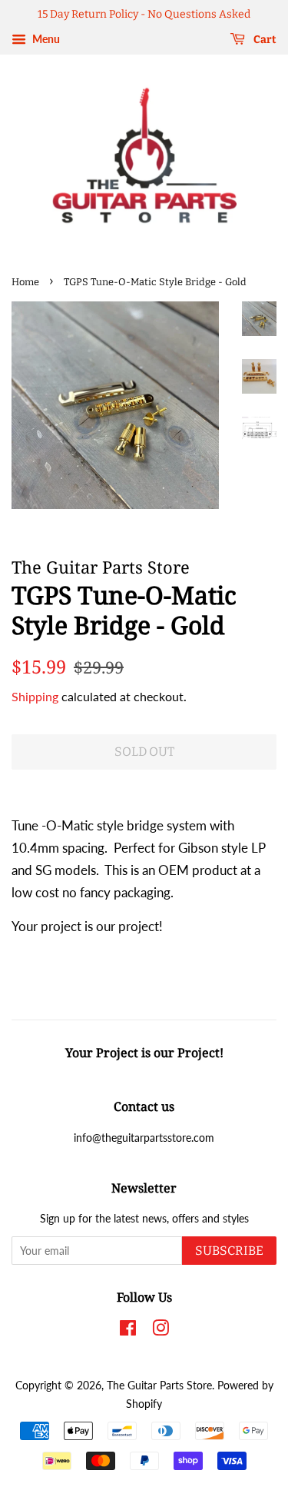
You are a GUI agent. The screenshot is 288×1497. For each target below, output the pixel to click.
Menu (45, 38)
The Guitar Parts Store (159, 1385)
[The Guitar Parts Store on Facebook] (128, 1330)
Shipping (35, 696)
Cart (263, 39)
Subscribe (229, 1250)
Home (25, 282)
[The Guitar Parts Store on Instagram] (160, 1330)
